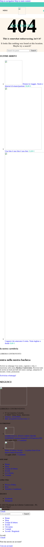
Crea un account (6, 546)
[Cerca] (41, 10)
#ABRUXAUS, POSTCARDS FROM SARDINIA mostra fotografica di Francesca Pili (23, 437)
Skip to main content (22, 1)
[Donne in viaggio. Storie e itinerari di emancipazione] (14, 84)
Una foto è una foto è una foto (17, 151)
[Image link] (13, 405)
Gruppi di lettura (11, 469)
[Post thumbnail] (9, 434)
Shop (7, 466)
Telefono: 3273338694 (13, 417)
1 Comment (21, 440)
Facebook (8, 499)
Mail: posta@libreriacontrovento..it (17, 419)
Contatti (8, 475)
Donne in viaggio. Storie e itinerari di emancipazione (24, 85)
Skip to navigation (7, 1)
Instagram (8, 501)
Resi (6, 487)
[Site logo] (22, 14)
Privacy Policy (10, 485)
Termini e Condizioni (13, 489)
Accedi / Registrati (12, 531)
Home (7, 464)
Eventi (7, 471)
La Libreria (9, 473)
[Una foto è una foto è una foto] (23, 149)
